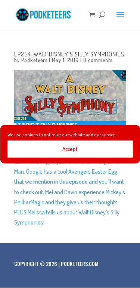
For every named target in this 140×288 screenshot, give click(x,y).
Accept (70, 148)
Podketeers (34, 60)
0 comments (97, 60)
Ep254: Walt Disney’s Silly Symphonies (69, 54)
